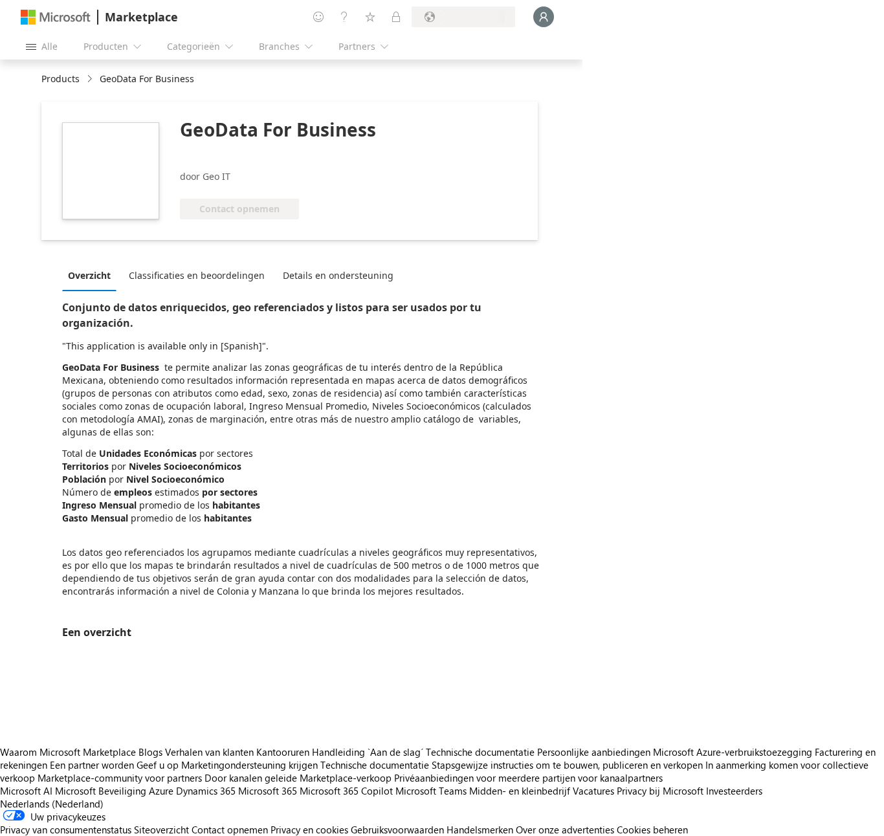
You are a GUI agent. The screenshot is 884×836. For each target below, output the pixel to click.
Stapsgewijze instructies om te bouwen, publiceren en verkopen (567, 764)
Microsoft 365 (267, 790)
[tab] (92, 275)
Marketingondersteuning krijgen (249, 764)
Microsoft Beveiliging (100, 790)
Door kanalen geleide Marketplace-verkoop (298, 777)
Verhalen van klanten (209, 751)
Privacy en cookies (309, 829)
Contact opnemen (230, 829)
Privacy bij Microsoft (660, 790)
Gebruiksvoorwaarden (397, 829)
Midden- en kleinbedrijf (519, 790)
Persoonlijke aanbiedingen (593, 751)
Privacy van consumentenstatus (65, 829)
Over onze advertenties (565, 829)
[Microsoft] (56, 17)
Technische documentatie (480, 751)
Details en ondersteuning (338, 275)
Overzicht (89, 275)
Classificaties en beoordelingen (197, 275)
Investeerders (734, 790)
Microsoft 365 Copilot (346, 790)
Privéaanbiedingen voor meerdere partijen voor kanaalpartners (528, 777)
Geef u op (158, 764)
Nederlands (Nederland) (52, 803)
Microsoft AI (26, 790)
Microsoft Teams (431, 790)
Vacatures (593, 790)
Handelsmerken (480, 829)
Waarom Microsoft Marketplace (68, 751)
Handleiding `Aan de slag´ (367, 751)
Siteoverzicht (161, 829)
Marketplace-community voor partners (120, 777)
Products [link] (60, 78)
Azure (161, 790)
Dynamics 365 (206, 790)
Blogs (150, 751)
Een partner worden (92, 764)
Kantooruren (282, 751)
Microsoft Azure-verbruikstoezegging (734, 751)
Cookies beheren (652, 829)
